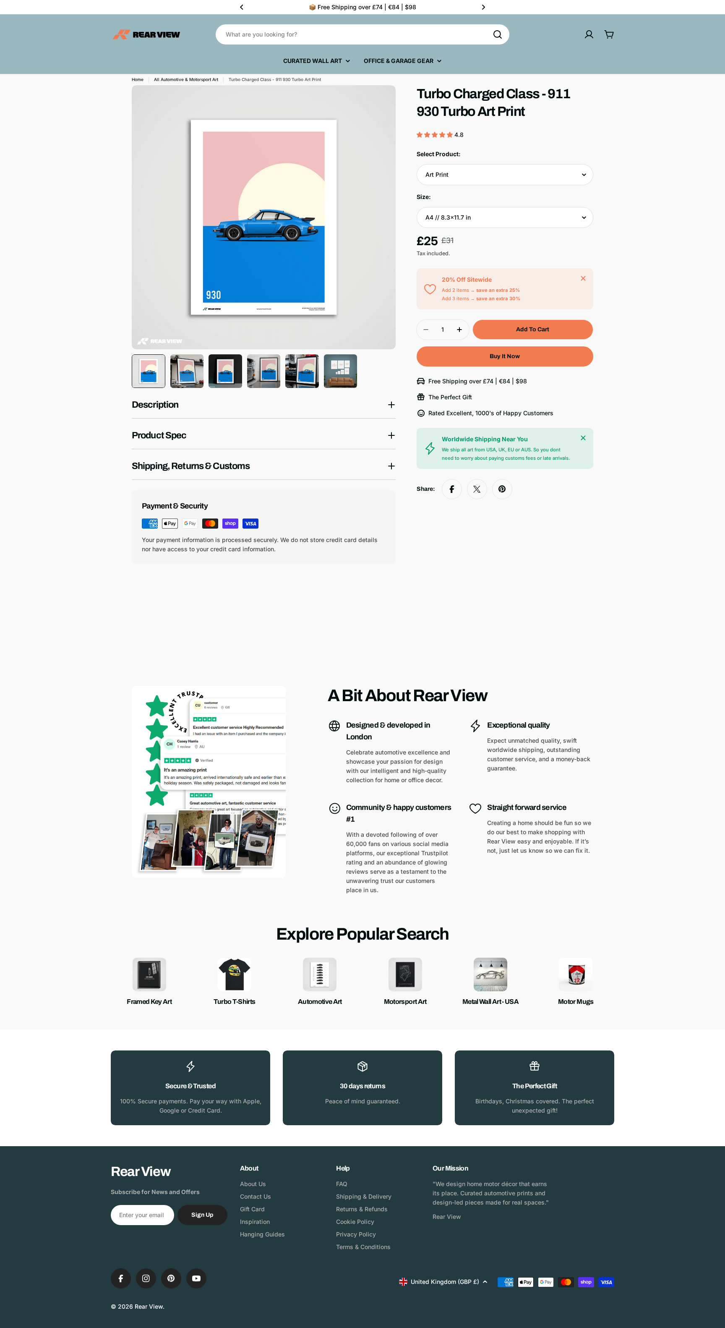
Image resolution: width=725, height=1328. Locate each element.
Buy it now (505, 356)
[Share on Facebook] (452, 489)
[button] (242, 7)
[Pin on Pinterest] (502, 489)
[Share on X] (477, 489)
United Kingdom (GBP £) (445, 1281)
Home (137, 79)
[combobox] (362, 34)
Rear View (149, 1306)
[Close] (583, 278)
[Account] (589, 34)
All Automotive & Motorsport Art (186, 79)
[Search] (498, 34)
